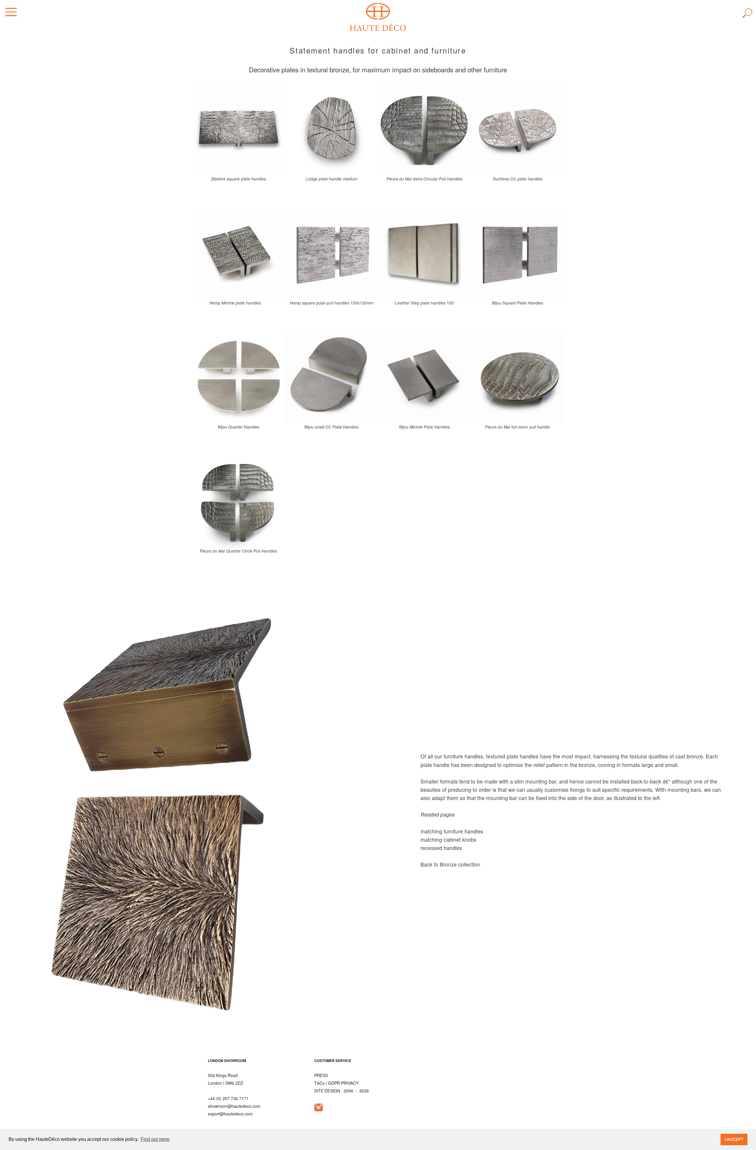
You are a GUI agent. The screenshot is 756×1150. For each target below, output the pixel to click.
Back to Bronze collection (450, 864)
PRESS (321, 1075)
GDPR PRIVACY (343, 1083)
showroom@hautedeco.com (234, 1106)
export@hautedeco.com (230, 1114)
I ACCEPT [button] (734, 1139)
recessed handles (441, 847)
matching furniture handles (452, 831)
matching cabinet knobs (448, 839)
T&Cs (319, 1083)
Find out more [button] (155, 1139)
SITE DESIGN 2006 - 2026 (341, 1091)
